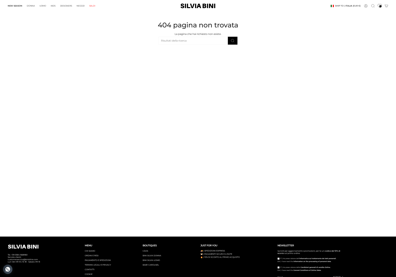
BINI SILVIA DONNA (152, 255)
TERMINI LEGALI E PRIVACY (98, 265)
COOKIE (89, 274)
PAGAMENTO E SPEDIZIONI (98, 260)
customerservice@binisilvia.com (23, 259)
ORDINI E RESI (92, 255)
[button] (30, 5)
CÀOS (145, 251)
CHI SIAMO (90, 251)
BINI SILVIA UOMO (151, 260)
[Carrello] (386, 6)
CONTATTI (90, 269)
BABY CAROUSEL (151, 265)
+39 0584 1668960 (19, 255)
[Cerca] (232, 41)
